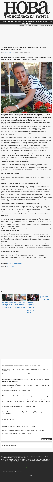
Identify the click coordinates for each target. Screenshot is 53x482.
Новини (10, 21)
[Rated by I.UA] (33, 475)
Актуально (9, 373)
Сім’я (50, 21)
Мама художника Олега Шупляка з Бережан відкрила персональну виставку (25, 396)
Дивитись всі (46, 439)
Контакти (29, 23)
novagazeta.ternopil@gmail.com (15, 471)
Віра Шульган (10, 266)
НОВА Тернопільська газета (14, 263)
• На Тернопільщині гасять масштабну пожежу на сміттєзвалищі (30, 25)
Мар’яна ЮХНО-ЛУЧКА (9, 52)
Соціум (24, 21)
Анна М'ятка (12, 470)
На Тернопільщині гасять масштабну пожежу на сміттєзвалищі (21, 365)
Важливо (15, 373)
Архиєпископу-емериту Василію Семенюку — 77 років (18, 426)
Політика (17, 21)
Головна (4, 21)
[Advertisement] (26, 35)
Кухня (23, 23)
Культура (39, 21)
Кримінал (31, 21)
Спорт (45, 21)
